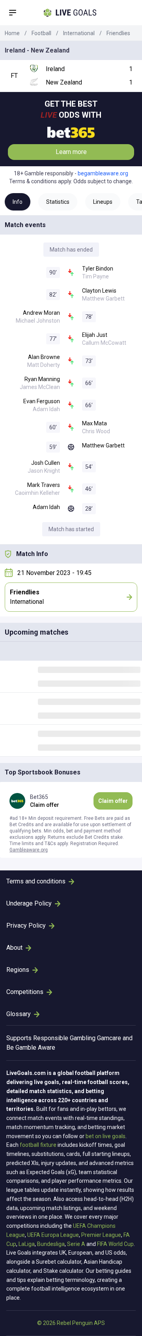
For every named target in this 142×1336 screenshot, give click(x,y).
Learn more (71, 152)
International (79, 33)
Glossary (18, 1014)
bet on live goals (105, 1136)
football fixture (38, 1145)
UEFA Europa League (53, 1235)
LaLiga (27, 1244)
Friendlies (118, 33)
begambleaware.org (103, 173)
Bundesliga (51, 1244)
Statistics (57, 202)
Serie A (76, 1244)
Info (17, 202)
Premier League (101, 1235)
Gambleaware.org (28, 850)
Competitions (24, 992)
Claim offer (113, 801)
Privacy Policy (26, 925)
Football (41, 33)
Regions (17, 969)
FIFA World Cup (115, 1244)
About (14, 947)
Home (12, 33)
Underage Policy (29, 903)
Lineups (102, 202)
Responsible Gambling (64, 1038)
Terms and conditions (35, 881)
